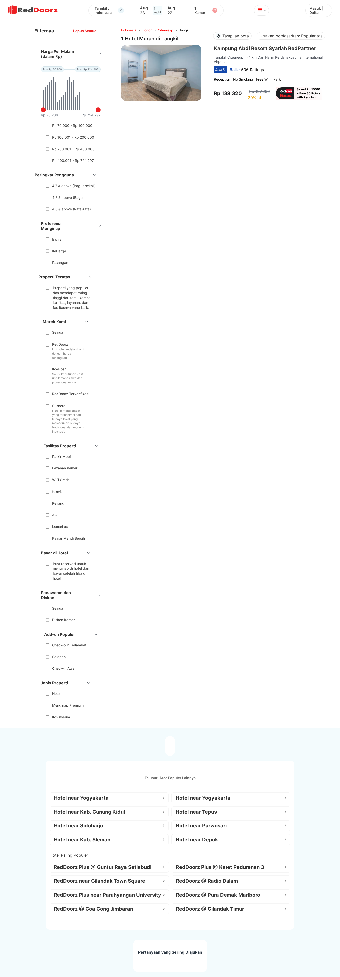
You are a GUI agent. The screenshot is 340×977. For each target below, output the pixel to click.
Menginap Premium (68, 705)
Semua (57, 332)
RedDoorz (60, 344)
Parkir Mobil (61, 456)
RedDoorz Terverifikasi (70, 394)
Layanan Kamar (64, 468)
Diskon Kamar (63, 620)
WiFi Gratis (61, 480)
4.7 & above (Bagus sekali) (74, 186)
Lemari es (60, 526)
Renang (58, 503)
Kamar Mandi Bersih (68, 538)
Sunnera (58, 406)
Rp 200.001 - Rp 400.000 (73, 149)
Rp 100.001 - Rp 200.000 (73, 137)
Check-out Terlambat (69, 645)
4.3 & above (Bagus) (69, 197)
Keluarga (59, 251)
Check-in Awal (63, 668)
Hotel (56, 693)
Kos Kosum (61, 717)
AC (54, 515)
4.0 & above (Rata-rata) (71, 209)
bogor (147, 30)
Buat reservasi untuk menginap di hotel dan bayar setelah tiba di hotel (71, 571)
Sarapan (59, 657)
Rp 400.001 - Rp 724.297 (73, 160)
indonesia (128, 30)
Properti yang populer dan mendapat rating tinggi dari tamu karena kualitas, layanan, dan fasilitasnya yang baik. (72, 297)
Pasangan (60, 262)
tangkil (184, 30)
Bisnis (56, 239)
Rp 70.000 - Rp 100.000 (72, 125)
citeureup (165, 30)
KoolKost (59, 369)
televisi (57, 491)
